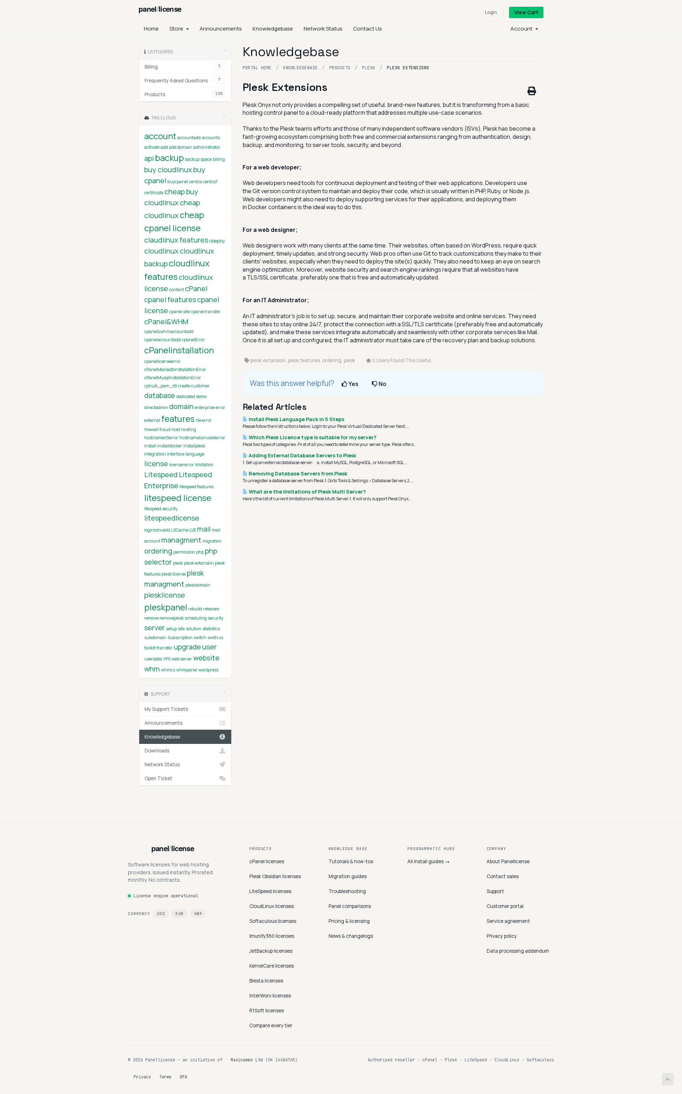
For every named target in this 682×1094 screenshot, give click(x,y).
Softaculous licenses (272, 921)
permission (184, 552)
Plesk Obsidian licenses (275, 876)
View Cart (526, 12)
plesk (178, 563)
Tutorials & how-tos (351, 861)
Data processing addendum (518, 951)
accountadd (189, 138)
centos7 (210, 182)
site (181, 629)
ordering (158, 551)
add (164, 147)
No (382, 384)
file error (204, 420)
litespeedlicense (171, 518)
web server (182, 659)
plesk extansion (199, 563)
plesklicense (164, 595)
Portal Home (257, 68)
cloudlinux (161, 251)
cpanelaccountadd (162, 340)
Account (522, 28)
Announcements (221, 28)
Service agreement (508, 921)
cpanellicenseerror (162, 361)
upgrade (187, 647)
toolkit (150, 648)
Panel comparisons (350, 906)
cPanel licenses (266, 861)
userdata (153, 659)
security (215, 618)
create (184, 386)
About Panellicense (508, 861)
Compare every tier (270, 1025)
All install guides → (428, 861)
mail (204, 529)
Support (495, 891)
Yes (352, 384)
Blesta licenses (266, 981)
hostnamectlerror (161, 438)
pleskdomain (197, 585)
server (154, 627)
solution (193, 629)
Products (340, 68)
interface (175, 454)
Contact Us (367, 28)
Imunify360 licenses (271, 936)
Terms (165, 1077)
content (176, 290)
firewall (151, 429)
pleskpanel (165, 607)
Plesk (368, 68)
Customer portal (505, 906)
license (156, 463)
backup (169, 157)
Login (491, 12)
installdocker (169, 446)
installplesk (194, 446)
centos (195, 182)
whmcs (168, 670)
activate (151, 147)
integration (155, 454)
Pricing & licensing (349, 921)
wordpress (208, 670)
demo (201, 396)
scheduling (196, 618)
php (200, 552)
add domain (180, 147)
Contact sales (503, 876)
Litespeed (161, 474)
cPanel (196, 288)
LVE (192, 530)
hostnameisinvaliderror (202, 438)
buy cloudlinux (168, 169)
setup (171, 629)
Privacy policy (502, 936)
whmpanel (186, 670)
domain (181, 406)
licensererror (181, 465)
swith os (215, 638)
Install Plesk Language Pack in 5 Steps (296, 419)
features (178, 418)
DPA (183, 1077)
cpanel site (179, 312)
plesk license (174, 574)
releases (211, 609)
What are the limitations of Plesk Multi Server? (307, 491)
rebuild (195, 609)
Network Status (323, 28)
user (209, 647)
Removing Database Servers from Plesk (297, 473)
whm (152, 669)
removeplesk (171, 618)
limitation (204, 465)
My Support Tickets (166, 709)
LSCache (179, 530)
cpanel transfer (206, 312)
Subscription (180, 638)
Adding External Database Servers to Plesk (302, 455)
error (220, 407)
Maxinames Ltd (247, 1060)
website (206, 658)
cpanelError (193, 340)
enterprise (205, 407)
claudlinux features (176, 240)
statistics (211, 629)
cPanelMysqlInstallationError (172, 378)
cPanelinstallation (179, 350)
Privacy (142, 1077)
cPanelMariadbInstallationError (175, 369)
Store (177, 28)
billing (219, 159)
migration (212, 541)
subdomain (155, 638)
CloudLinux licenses (271, 906)
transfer (165, 648)
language (194, 454)
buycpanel (177, 182)
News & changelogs (351, 936)
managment (181, 540)
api (149, 158)
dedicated (185, 396)
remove (151, 618)
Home (151, 28)
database (159, 395)
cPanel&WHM (166, 321)
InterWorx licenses (270, 995)
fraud (164, 429)
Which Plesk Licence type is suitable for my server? (312, 437)
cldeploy (217, 241)
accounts (211, 138)
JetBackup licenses (270, 951)
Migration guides (348, 876)
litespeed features (196, 487)
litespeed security (161, 509)
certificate (153, 193)
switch (200, 638)
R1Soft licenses (266, 1010)
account (160, 136)
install (150, 446)
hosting (188, 429)
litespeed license (177, 498)
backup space (198, 159)
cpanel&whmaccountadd (169, 331)
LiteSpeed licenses (270, 891)
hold (176, 429)
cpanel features (170, 299)
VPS (166, 659)
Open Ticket (158, 778)
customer (200, 386)
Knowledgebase (273, 28)
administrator (206, 147)
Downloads (157, 750)
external (152, 420)
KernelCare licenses (271, 966)
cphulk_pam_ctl (160, 386)
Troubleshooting (347, 891)
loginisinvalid (157, 530)
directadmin (156, 407)
